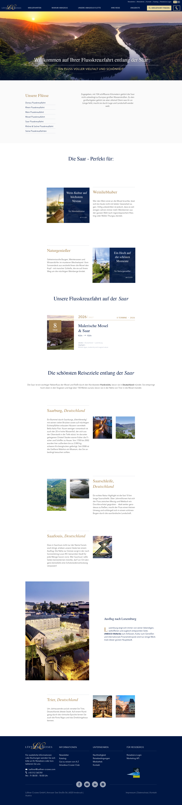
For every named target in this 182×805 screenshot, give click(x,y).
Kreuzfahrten (34, 8)
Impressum (131, 792)
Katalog (156, 2)
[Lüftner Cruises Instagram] (103, 784)
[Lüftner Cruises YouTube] (87, 784)
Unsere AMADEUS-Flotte (89, 8)
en (178, 2)
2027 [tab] (91, 317)
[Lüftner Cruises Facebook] (79, 784)
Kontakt (153, 792)
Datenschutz (143, 792)
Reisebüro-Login (165, 2)
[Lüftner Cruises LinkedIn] (95, 784)
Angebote (135, 8)
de (175, 2)
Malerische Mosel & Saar (93, 328)
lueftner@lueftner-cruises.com (41, 769)
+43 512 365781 (35, 772)
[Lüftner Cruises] (40, 746)
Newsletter (132, 2)
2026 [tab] (82, 317)
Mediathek (141, 2)
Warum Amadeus (60, 8)
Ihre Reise (115, 8)
